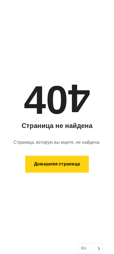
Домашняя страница (57, 164)
